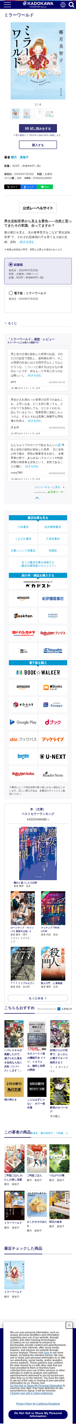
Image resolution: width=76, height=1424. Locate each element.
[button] (68, 116)
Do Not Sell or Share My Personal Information (36, 1385)
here (46, 1352)
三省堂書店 (53, 538)
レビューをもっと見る (47, 487)
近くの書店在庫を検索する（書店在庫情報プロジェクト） (38, 564)
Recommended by (47, 1009)
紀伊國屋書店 (53, 526)
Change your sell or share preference (31, 1393)
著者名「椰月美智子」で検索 (46, 1133)
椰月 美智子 (20, 157)
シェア (30, 187)
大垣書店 (23, 526)
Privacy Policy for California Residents (38, 1403)
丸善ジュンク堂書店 (23, 550)
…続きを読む (26, 242)
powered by (40, 492)
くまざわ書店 (23, 538)
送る (46, 187)
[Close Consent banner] (69, 1325)
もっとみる (36, 998)
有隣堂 (53, 550)
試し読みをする (40, 128)
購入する (38, 145)
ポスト (14, 187)
